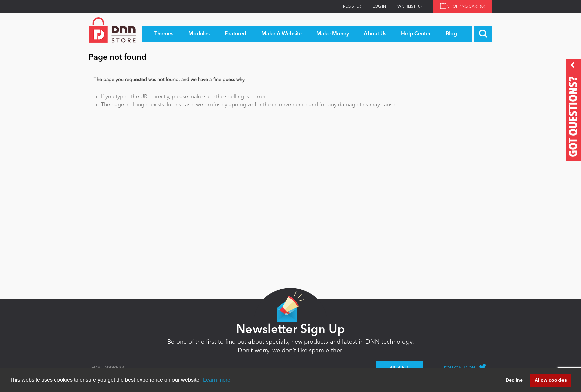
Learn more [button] (216, 380)
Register (352, 7)
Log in (379, 7)
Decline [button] (514, 380)
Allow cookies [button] (551, 380)
